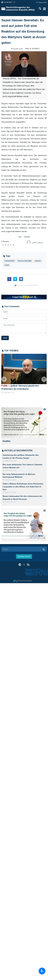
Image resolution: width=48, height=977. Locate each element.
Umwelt (27, 237)
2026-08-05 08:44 (10, 461)
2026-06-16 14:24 (10, 502)
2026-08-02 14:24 (10, 470)
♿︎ (42, 970)
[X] (24, 564)
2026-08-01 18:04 (10, 480)
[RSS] (28, 564)
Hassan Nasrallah (24, 261)
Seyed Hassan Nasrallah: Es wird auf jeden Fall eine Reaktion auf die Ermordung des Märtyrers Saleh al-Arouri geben (23, 31)
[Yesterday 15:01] (24, 369)
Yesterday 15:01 (8, 392)
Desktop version (24, 556)
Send (5, 338)
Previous (4, 379)
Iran (19, 237)
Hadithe (8, 441)
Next (44, 379)
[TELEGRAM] (20, 564)
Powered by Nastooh (25, 580)
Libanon (38, 261)
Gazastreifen (10, 261)
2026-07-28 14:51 (10, 492)
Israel (7, 265)
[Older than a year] (24, 523)
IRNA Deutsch (21, 8)
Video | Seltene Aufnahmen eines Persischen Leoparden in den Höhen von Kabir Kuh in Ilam (23, 487)
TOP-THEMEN (11, 351)
